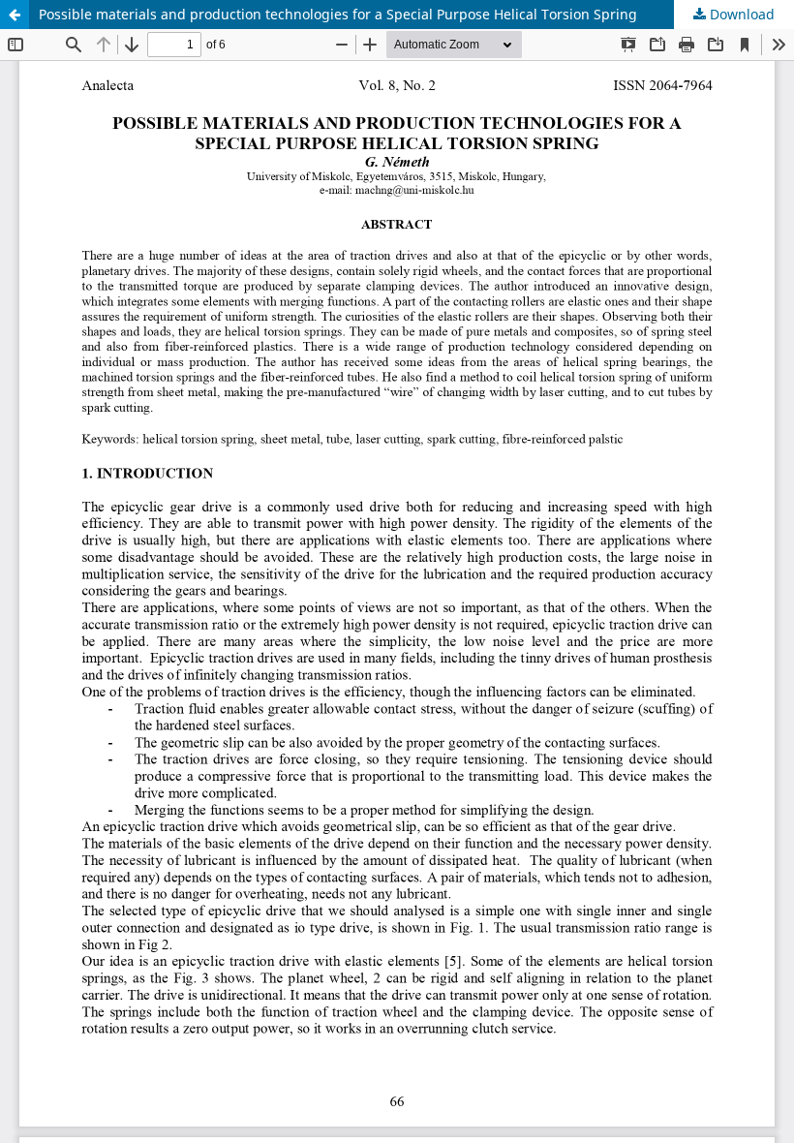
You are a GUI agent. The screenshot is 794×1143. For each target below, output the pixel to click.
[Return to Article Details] (14, 14)
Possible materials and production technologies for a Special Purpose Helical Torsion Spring (338, 14)
